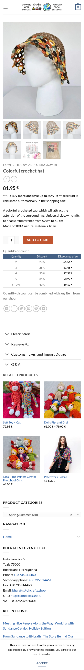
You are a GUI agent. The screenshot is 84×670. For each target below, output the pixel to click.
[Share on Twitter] (21, 308)
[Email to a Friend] (28, 308)
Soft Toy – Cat (12, 422)
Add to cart (38, 240)
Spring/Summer (48, 164)
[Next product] (6, 179)
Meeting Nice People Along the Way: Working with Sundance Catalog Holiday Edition (38, 625)
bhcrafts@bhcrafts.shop (29, 590)
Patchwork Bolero (55, 477)
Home (7, 164)
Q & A (15, 364)
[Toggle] (7, 334)
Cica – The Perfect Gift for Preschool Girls (19, 478)
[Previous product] (14, 179)
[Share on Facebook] (14, 308)
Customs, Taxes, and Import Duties (38, 354)
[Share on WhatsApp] (6, 308)
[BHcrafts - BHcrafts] (42, 7)
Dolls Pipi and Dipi (56, 422)
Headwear (24, 164)
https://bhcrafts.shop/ (26, 595)
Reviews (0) (20, 344)
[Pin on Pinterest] (36, 308)
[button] (5, 7)
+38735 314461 (40, 580)
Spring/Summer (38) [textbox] (39, 515)
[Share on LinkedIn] (43, 308)
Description (20, 334)
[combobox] (42, 514)
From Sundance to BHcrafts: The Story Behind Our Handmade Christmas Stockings (38, 638)
